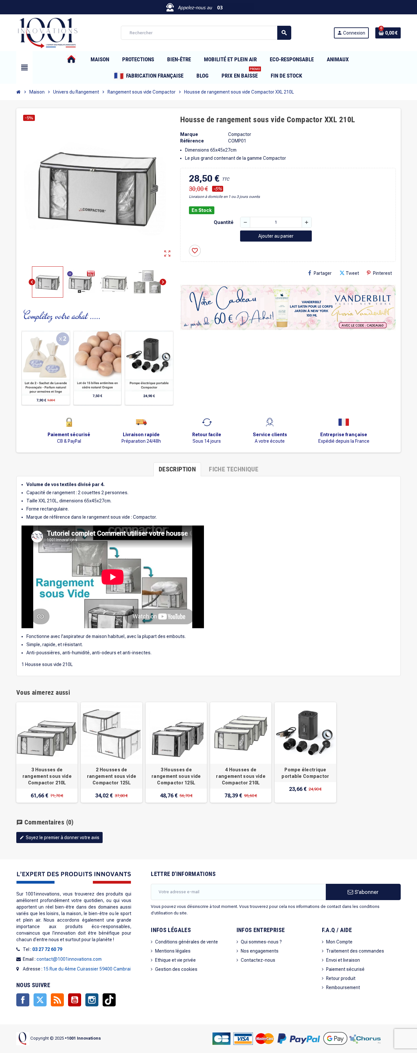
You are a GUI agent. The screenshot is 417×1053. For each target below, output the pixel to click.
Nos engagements (260, 951)
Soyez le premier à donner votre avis (59, 837)
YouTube (74, 999)
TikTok (109, 999)
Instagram (91, 999)
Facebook (22, 999)
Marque (189, 134)
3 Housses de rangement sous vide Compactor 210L (47, 776)
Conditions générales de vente (186, 941)
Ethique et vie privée (175, 960)
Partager (323, 273)
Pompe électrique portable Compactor (305, 773)
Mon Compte (339, 941)
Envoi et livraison (343, 960)
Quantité (224, 222)
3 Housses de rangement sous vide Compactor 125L (176, 776)
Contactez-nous (258, 960)
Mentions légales (173, 951)
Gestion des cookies (176, 969)
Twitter (40, 999)
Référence (192, 140)
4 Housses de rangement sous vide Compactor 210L (240, 776)
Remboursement (343, 987)
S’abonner (366, 892)
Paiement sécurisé (345, 969)
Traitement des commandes (355, 951)
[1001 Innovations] (47, 32)
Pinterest (382, 273)
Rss (57, 999)
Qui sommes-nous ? (261, 941)
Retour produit (340, 978)
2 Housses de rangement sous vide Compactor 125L (111, 776)
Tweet (352, 273)
